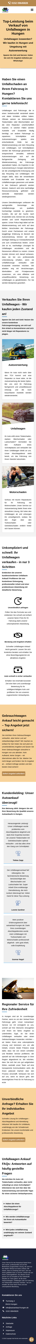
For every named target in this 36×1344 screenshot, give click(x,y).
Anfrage (9, 1327)
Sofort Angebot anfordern (14, 774)
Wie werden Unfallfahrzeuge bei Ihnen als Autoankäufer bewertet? (17, 1219)
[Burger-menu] (32, 10)
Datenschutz (11, 1334)
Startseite (9, 1323)
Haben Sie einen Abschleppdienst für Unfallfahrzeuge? (12, 1206)
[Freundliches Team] (5, 1256)
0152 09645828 (20, 3)
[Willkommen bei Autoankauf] (5, 9)
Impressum (10, 1330)
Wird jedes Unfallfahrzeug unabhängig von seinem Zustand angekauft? (18, 1232)
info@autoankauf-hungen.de (17, 1308)
